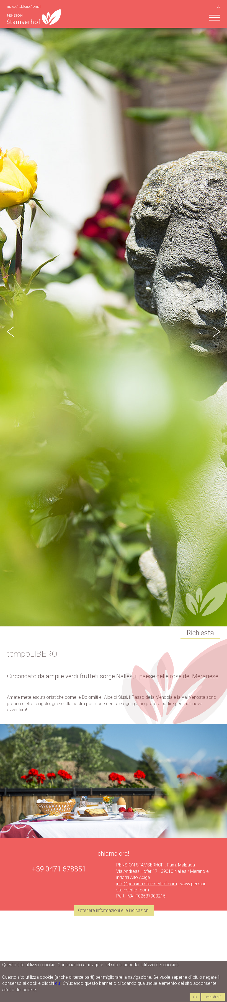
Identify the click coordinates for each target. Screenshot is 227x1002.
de (218, 7)
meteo (11, 7)
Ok (195, 997)
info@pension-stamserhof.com (146, 883)
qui (58, 983)
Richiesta (200, 633)
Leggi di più (213, 997)
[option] (113, 326)
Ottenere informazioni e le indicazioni (113, 910)
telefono (24, 7)
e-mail (37, 7)
